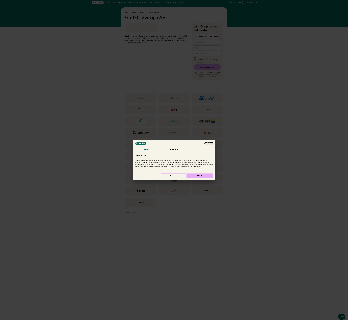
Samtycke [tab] (147, 149)
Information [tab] (174, 149)
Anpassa (172, 176)
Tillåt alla (200, 176)
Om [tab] (201, 149)
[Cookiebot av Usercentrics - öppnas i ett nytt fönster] (205, 143)
